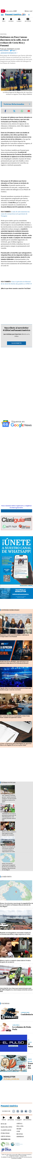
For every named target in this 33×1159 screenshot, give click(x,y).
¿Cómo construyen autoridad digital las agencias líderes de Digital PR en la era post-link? (16, 744)
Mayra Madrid (4, 50)
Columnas (5, 1003)
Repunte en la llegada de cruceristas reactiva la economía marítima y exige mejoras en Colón (15, 933)
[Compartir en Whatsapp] (22, 111)
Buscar (3, 1124)
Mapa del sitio (6, 1127)
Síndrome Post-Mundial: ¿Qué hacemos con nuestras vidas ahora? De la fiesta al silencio (14, 662)
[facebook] (17, 1111)
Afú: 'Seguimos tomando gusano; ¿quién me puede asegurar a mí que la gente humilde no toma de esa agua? (9, 798)
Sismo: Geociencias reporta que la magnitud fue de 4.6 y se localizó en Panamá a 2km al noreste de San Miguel (9, 866)
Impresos (20, 1136)
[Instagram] (30, 1111)
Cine (18, 1131)
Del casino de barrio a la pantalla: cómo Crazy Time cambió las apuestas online (15, 716)
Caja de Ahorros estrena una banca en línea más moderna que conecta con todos (15, 689)
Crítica (19, 1123)
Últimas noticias (8, 782)
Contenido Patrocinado (10, 610)
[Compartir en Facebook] (5, 111)
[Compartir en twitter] (14, 111)
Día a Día (20, 1126)
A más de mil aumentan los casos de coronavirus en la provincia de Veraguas (15, 214)
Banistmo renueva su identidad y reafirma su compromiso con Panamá (14, 635)
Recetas (20, 1134)
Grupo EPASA (5, 1136)
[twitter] (22, 1111)
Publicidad (5, 1133)
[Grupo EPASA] (6, 1149)
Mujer (19, 1129)
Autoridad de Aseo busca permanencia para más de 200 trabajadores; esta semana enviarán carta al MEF (9, 817)
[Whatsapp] (13, 1111)
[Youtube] (26, 1111)
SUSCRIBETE (16, 343)
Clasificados (6, 1130)
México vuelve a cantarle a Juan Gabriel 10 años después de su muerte (9, 833)
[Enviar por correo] (29, 111)
